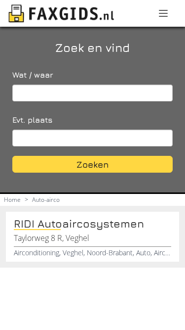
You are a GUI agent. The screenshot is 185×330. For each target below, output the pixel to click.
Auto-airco (46, 199)
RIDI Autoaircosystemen (79, 223)
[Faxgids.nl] (61, 13)
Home (12, 199)
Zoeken (92, 164)
